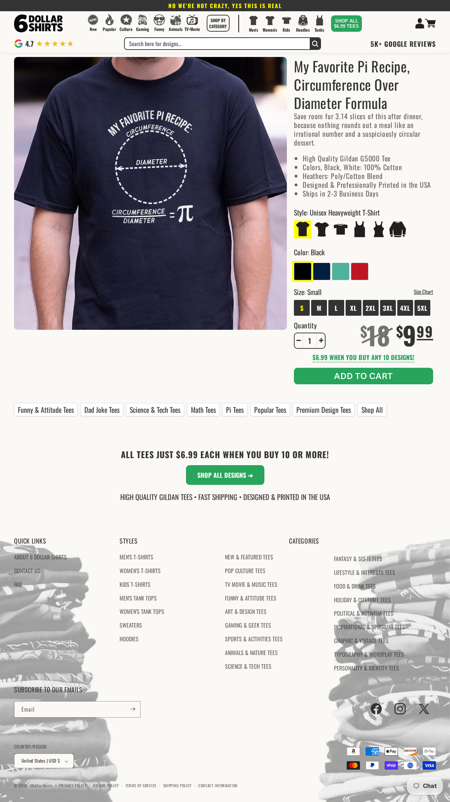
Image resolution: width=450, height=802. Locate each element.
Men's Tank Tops (138, 598)
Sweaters (131, 625)
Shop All (372, 409)
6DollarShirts (41, 786)
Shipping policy (177, 785)
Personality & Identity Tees (366, 668)
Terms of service (141, 785)
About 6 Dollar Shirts (40, 557)
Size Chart (423, 291)
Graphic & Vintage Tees (361, 640)
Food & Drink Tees (355, 586)
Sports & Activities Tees (254, 639)
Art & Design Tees (245, 612)
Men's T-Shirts (136, 557)
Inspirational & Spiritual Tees (369, 627)
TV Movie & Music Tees (251, 584)
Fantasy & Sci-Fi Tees (358, 559)
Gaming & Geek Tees (248, 625)
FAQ (18, 584)
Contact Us (27, 570)
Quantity (305, 325)
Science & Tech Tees (155, 409)
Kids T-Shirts (135, 584)
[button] (218, 23)
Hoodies (129, 639)
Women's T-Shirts (140, 570)
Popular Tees (270, 409)
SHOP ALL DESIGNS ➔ (225, 475)
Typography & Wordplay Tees (369, 654)
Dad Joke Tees (102, 409)
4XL (405, 307)
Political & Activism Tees (363, 613)
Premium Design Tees (323, 409)
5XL (422, 307)
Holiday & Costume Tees (362, 600)
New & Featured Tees (249, 557)
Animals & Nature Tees (251, 652)
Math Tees (203, 409)
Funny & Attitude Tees (46, 409)
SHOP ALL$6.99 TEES (346, 23)
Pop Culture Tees (245, 570)
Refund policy (106, 785)
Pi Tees (235, 409)
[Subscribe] (132, 709)
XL (353, 307)
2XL (371, 307)
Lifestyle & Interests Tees (364, 572)
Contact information (218, 785)
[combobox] (217, 43)
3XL (388, 307)
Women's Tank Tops (142, 612)
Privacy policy (72, 785)
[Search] (315, 43)
